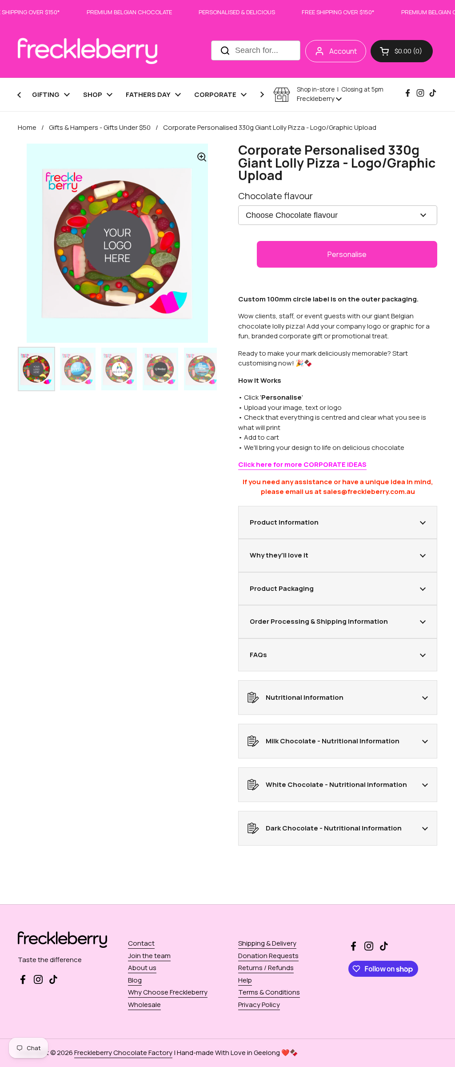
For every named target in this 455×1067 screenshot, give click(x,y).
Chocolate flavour (275, 196)
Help (245, 980)
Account (343, 51)
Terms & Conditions (269, 992)
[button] (402, 51)
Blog (135, 980)
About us (142, 967)
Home (27, 127)
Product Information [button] (284, 522)
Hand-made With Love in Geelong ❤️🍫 (237, 1052)
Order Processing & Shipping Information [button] (319, 621)
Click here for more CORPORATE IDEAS (302, 464)
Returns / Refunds (266, 967)
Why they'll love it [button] (279, 555)
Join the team (149, 955)
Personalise (347, 254)
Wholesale (144, 1004)
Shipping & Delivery (267, 943)
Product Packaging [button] (282, 588)
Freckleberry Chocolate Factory (123, 1052)
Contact (141, 943)
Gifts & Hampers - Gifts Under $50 (100, 127)
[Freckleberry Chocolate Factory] (87, 51)
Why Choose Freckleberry (168, 992)
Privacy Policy (259, 1004)
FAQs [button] (258, 654)
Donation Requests (268, 955)
